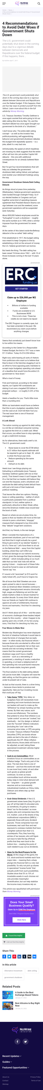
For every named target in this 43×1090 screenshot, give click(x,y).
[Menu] (4, 3)
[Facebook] (17, 1042)
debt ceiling (32, 971)
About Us (5, 1077)
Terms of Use (36, 1081)
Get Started (21, 289)
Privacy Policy (35, 1077)
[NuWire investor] (21, 3)
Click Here (21, 920)
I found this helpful (15, 936)
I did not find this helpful (15, 942)
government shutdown (13, 977)
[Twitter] (26, 1042)
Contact (5, 1081)
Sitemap (5, 1084)
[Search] (39, 4)
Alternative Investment (13, 971)
